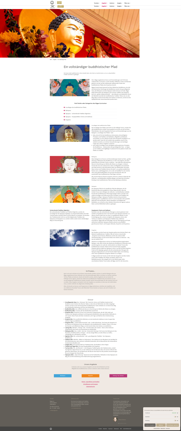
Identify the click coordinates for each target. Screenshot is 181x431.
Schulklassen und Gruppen (90, 384)
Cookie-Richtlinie (157, 428)
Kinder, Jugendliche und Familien (90, 382)
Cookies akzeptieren (150, 425)
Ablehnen (161, 425)
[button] (118, 423)
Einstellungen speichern (172, 425)
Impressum (168, 428)
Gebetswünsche (90, 386)
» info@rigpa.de (53, 410)
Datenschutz (163, 428)
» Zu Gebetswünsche (76, 408)
